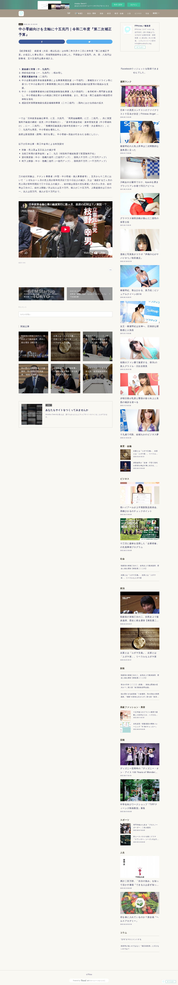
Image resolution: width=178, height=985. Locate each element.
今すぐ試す (118, 4)
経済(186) (22, 263)
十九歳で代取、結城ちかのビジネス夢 (139, 434)
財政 (101, 13)
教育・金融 (119, 13)
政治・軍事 (91, 13)
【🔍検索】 (78, 13)
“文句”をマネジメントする (131, 939)
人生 (129, 13)
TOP (68, 13)
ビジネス (138, 13)
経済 (109, 13)
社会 (147, 13)
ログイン (133, 4)
